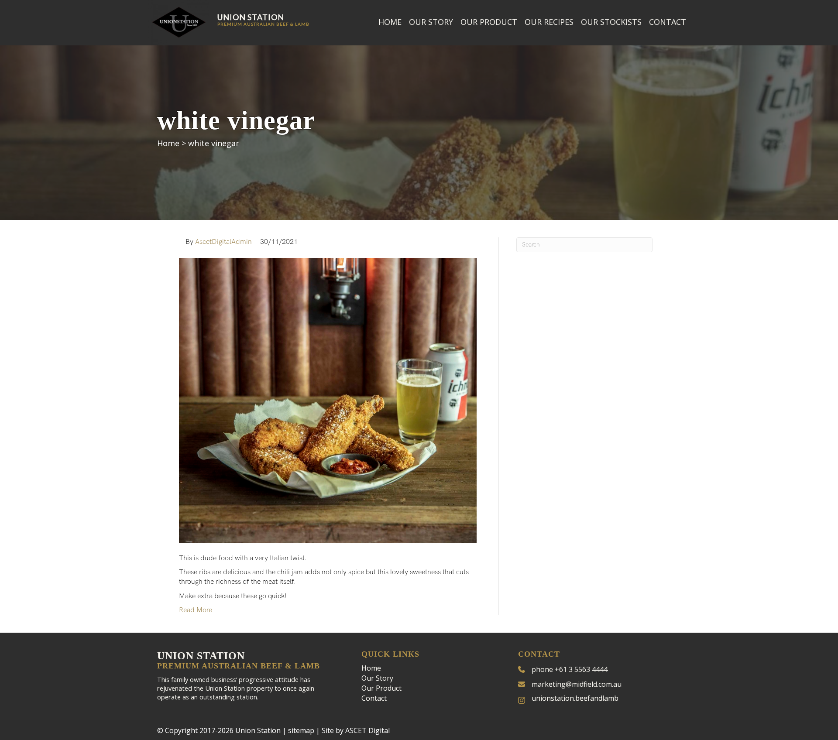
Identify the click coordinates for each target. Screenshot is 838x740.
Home (390, 22)
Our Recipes (549, 22)
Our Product (488, 22)
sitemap (301, 730)
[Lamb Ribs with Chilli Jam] (328, 400)
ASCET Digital (367, 730)
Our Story (431, 22)
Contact (667, 22)
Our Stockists (611, 22)
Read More (195, 610)
